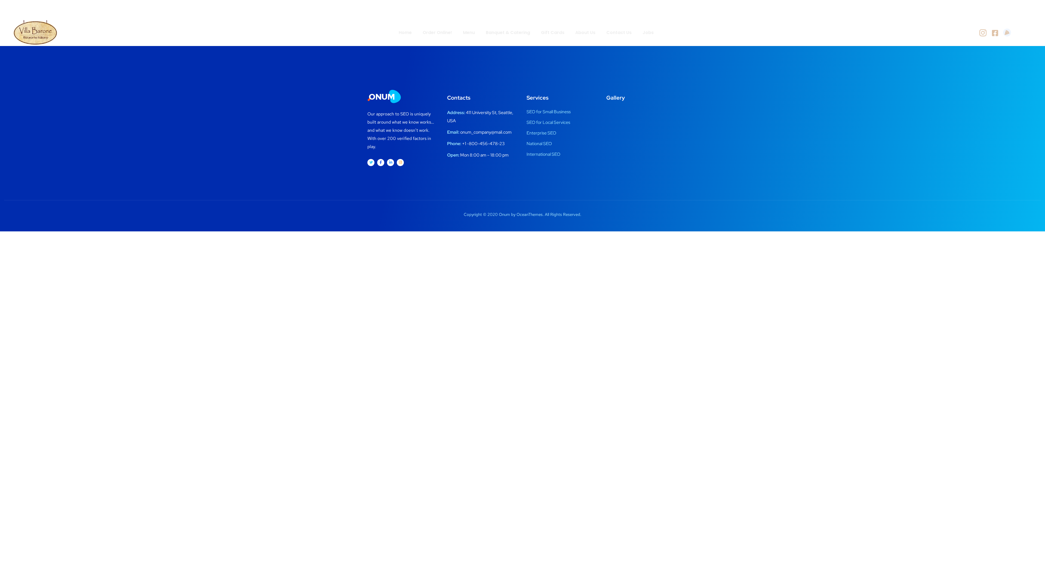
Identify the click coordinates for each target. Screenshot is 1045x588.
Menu (469, 32)
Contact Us (619, 32)
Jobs (648, 32)
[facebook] (995, 32)
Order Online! (437, 32)
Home (405, 32)
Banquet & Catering (508, 32)
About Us (585, 32)
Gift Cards (552, 32)
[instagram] (983, 32)
